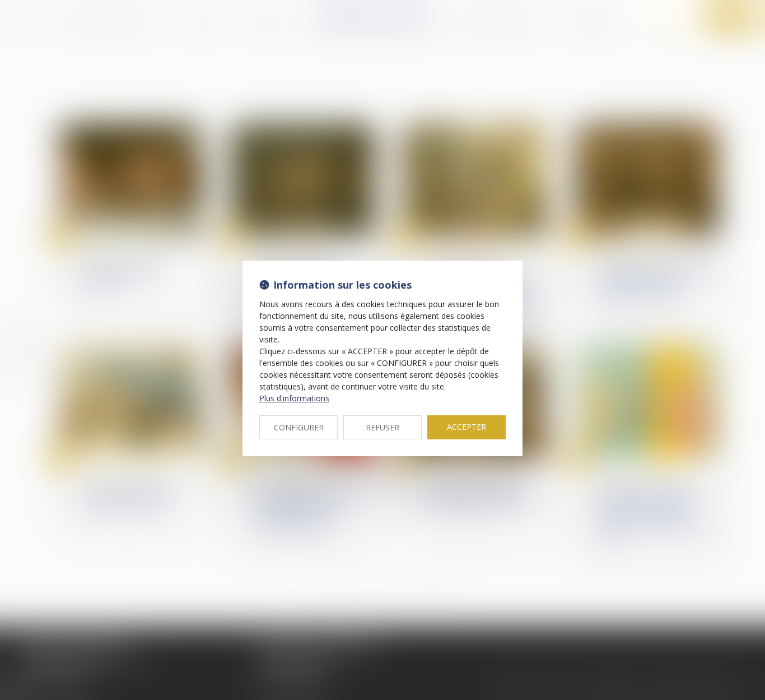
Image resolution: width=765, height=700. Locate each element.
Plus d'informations (294, 398)
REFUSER (382, 427)
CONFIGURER (299, 427)
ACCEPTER (466, 426)
